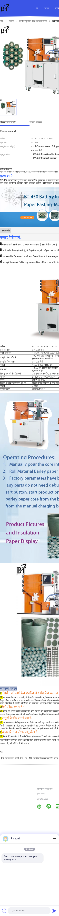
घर (37, 8)
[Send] (54, 910)
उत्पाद (46, 8)
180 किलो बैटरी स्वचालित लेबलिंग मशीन (43, 758)
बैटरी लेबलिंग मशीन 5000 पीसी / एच (14, 758)
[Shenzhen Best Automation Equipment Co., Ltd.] (41, 807)
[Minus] (54, 839)
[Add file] (4, 910)
